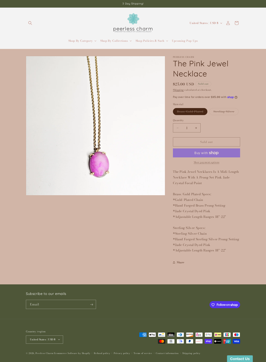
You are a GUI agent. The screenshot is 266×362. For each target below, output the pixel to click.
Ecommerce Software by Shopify (72, 353)
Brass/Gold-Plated (192, 112)
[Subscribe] (91, 304)
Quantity (178, 120)
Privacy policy (122, 353)
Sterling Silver (226, 112)
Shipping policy (191, 353)
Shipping (178, 90)
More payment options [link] (206, 162)
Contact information (167, 353)
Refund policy (102, 353)
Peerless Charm (44, 353)
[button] (30, 23)
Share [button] (180, 262)
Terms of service (143, 353)
